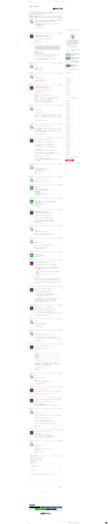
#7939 (61, 238)
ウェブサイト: (33, 469)
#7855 (61, 105)
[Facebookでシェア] (56, 8)
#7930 (61, 209)
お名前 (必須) (33, 462)
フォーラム (30, 11)
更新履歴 (39, 23)
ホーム (58, 521)
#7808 (61, 18)
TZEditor (33, 11)
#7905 (61, 176)
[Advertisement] (46, 498)
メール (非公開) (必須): (34, 466)
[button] (62, 8)
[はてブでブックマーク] (58, 8)
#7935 (61, 225)
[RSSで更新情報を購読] (50, 513)
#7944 (61, 286)
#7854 (61, 84)
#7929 (61, 198)
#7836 (61, 73)
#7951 (61, 318)
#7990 (61, 408)
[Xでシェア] (54, 8)
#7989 (61, 397)
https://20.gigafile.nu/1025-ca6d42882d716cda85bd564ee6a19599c (45, 201)
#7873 (61, 123)
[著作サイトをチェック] (41, 513)
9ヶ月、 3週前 (47, 12)
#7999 (61, 429)
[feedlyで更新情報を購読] (48, 513)
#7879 (61, 137)
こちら (53, 23)
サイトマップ (69, 521)
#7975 (61, 373)
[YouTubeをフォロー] (45, 513)
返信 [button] (59, 18)
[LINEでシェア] (60, 8)
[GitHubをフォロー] (46, 513)
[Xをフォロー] (43, 513)
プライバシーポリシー (77, 521)
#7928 (61, 184)
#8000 (61, 440)
